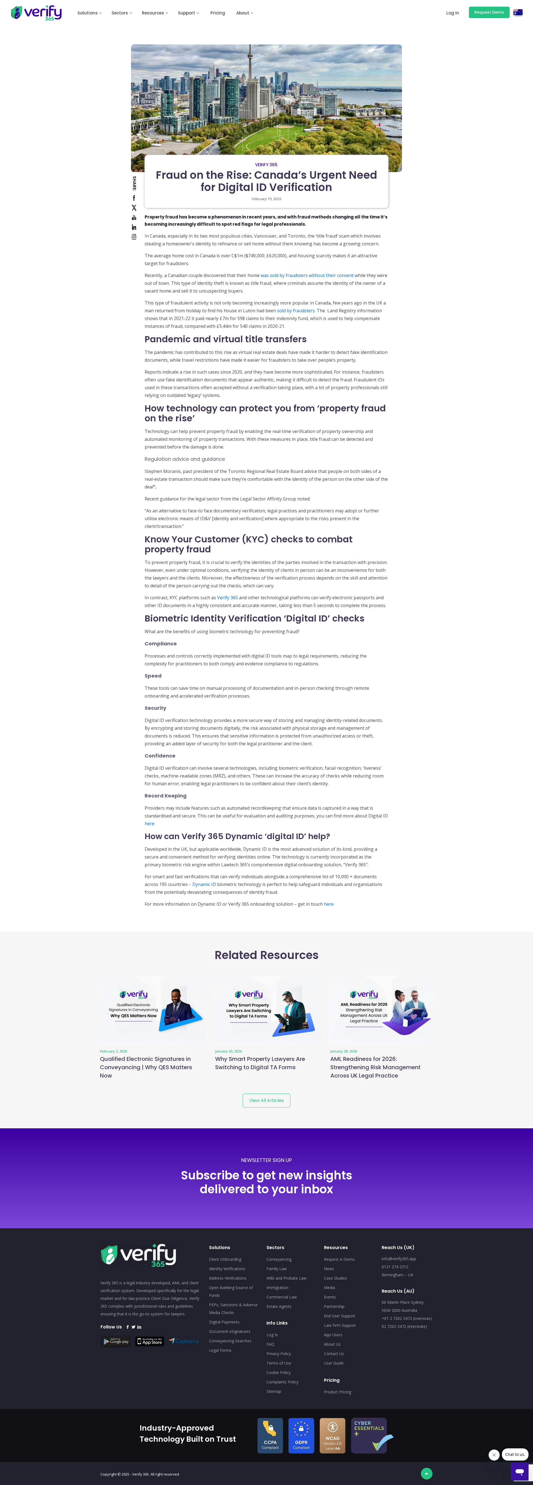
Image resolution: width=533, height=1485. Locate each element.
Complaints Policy (282, 1382)
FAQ (270, 1344)
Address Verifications (228, 1278)
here (149, 823)
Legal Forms (220, 1350)
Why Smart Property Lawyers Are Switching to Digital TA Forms (260, 1063)
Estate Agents (278, 1306)
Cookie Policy (278, 1372)
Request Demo (489, 12)
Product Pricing (337, 1392)
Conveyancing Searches (230, 1340)
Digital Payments (224, 1322)
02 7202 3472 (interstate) (404, 1326)
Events (330, 1297)
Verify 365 (266, 165)
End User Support (339, 1315)
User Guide (334, 1363)
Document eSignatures (229, 1331)
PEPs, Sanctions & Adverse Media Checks (233, 1308)
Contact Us (334, 1353)
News (329, 1268)
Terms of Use (278, 1363)
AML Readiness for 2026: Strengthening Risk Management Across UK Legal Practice (375, 1067)
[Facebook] (127, 1327)
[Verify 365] (36, 12)
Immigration (277, 1287)
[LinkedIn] (139, 1327)
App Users (333, 1334)
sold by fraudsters (296, 311)
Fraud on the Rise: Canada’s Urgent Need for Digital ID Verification (266, 181)
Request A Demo (339, 1259)
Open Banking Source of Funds (231, 1291)
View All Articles (266, 1100)
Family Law (276, 1268)
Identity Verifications (227, 1268)
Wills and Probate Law (286, 1278)
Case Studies (335, 1278)
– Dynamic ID (202, 884)
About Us (332, 1344)
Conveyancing (278, 1259)
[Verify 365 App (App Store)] (151, 1345)
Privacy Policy (278, 1353)
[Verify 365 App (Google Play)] (117, 1345)
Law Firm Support (340, 1325)
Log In (272, 1334)
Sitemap (273, 1391)
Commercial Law (281, 1297)
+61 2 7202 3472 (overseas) (407, 1318)
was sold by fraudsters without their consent (307, 275)
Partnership (334, 1306)
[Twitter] (133, 1327)
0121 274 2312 (395, 1266)
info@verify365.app (399, 1258)
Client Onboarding (225, 1259)
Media (329, 1287)
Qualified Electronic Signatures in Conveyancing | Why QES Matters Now (146, 1067)
